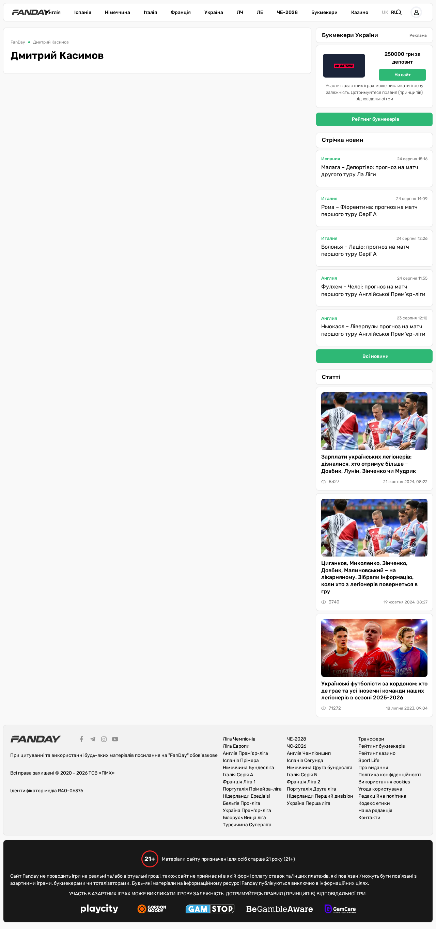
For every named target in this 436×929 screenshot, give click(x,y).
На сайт (402, 74)
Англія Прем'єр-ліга (245, 753)
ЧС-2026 (296, 746)
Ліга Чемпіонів (239, 739)
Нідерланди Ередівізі (246, 796)
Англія (53, 12)
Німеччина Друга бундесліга (320, 767)
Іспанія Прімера (241, 760)
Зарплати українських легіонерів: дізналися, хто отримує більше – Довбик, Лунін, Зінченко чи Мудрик (368, 463)
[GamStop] (210, 910)
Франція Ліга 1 (239, 782)
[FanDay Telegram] (93, 740)
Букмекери (324, 12)
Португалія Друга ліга (311, 789)
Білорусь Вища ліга (244, 817)
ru (394, 12)
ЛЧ (240, 12)
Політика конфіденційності (389, 775)
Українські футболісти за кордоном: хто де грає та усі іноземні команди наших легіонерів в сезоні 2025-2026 (374, 690)
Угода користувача (380, 789)
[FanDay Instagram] (104, 740)
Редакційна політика (382, 796)
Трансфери (371, 739)
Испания (330, 158)
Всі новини (375, 356)
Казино (359, 12)
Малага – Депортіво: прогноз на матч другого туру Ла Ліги (369, 171)
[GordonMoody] (152, 910)
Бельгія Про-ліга (241, 803)
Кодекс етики (374, 803)
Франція (181, 12)
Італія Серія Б (302, 775)
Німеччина (117, 12)
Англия (329, 278)
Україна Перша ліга (308, 803)
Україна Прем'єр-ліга (247, 810)
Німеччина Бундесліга (248, 767)
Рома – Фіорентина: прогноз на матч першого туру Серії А (369, 211)
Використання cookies (384, 782)
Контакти (369, 817)
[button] (399, 12)
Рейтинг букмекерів (375, 119)
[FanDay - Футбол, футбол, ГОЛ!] (31, 12)
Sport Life (368, 760)
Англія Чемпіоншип (309, 753)
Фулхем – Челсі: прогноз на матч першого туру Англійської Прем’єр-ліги (373, 290)
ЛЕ (260, 12)
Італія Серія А (238, 775)
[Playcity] (99, 909)
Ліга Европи (236, 746)
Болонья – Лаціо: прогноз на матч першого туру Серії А (365, 251)
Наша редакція (375, 810)
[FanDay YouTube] (115, 740)
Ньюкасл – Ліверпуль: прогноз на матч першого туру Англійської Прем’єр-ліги (373, 330)
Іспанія (82, 12)
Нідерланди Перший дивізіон (320, 796)
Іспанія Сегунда (305, 760)
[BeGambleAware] (279, 910)
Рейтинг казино (376, 753)
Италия (329, 198)
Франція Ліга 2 (303, 782)
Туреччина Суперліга (247, 825)
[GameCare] (340, 910)
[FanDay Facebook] (81, 740)
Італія (150, 12)
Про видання (373, 767)
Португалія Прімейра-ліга (252, 789)
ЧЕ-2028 (287, 12)
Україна (213, 12)
